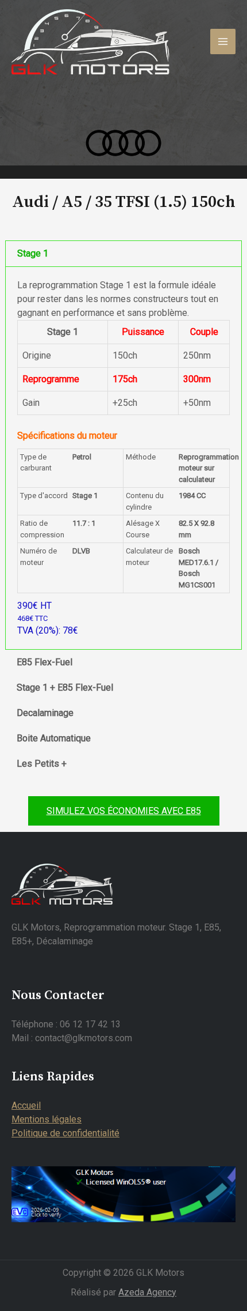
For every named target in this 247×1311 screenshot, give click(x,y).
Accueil (26, 1105)
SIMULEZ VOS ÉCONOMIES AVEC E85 (124, 810)
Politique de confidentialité (65, 1133)
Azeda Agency (147, 1292)
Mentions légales (46, 1119)
